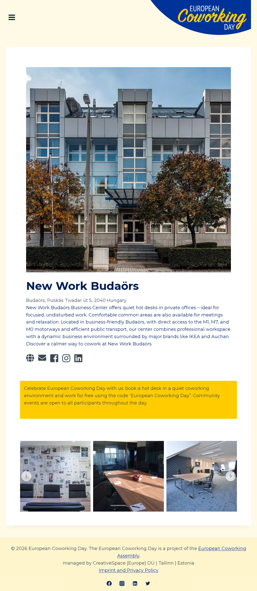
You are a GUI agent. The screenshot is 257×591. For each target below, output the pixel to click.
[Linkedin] (135, 583)
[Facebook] (109, 583)
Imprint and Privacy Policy (128, 570)
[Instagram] (122, 583)
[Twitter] (148, 583)
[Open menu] (12, 17)
